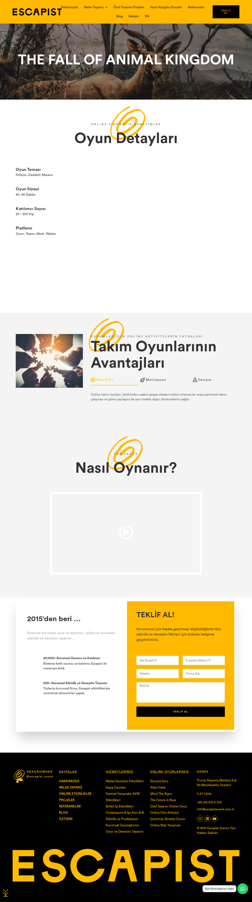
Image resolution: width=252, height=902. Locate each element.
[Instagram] (200, 819)
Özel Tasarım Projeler (128, 7)
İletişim (134, 16)
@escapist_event (40, 776)
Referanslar (196, 7)
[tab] (114, 379)
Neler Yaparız (94, 7)
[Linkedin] (207, 819)
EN (147, 16)
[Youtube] (214, 819)
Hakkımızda (69, 7)
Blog (119, 16)
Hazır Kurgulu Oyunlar (166, 7)
